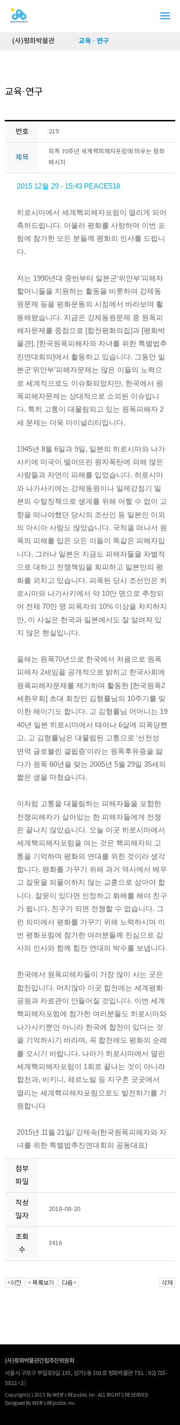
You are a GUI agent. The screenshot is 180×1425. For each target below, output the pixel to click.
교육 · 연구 (94, 41)
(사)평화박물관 (33, 41)
